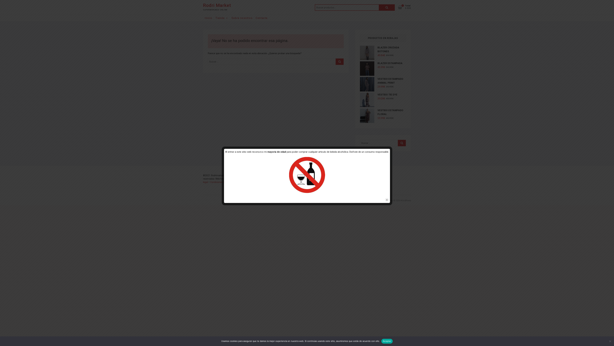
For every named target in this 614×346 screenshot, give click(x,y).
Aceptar (387, 341)
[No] (610, 341)
